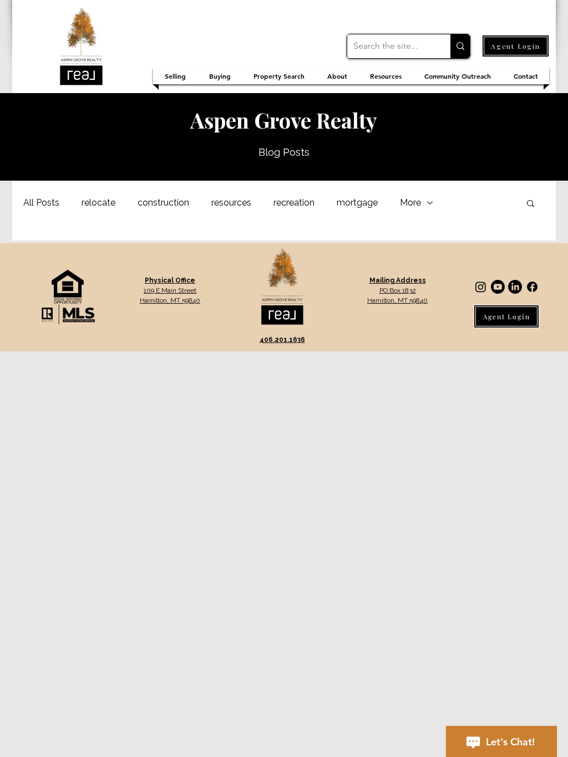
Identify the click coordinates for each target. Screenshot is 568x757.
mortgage (357, 202)
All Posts (41, 202)
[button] (530, 204)
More (410, 202)
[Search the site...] (460, 46)
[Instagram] (481, 287)
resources (231, 202)
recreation (294, 202)
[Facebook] (532, 287)
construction (163, 202)
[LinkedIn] (515, 287)
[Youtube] (498, 287)
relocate (98, 202)
